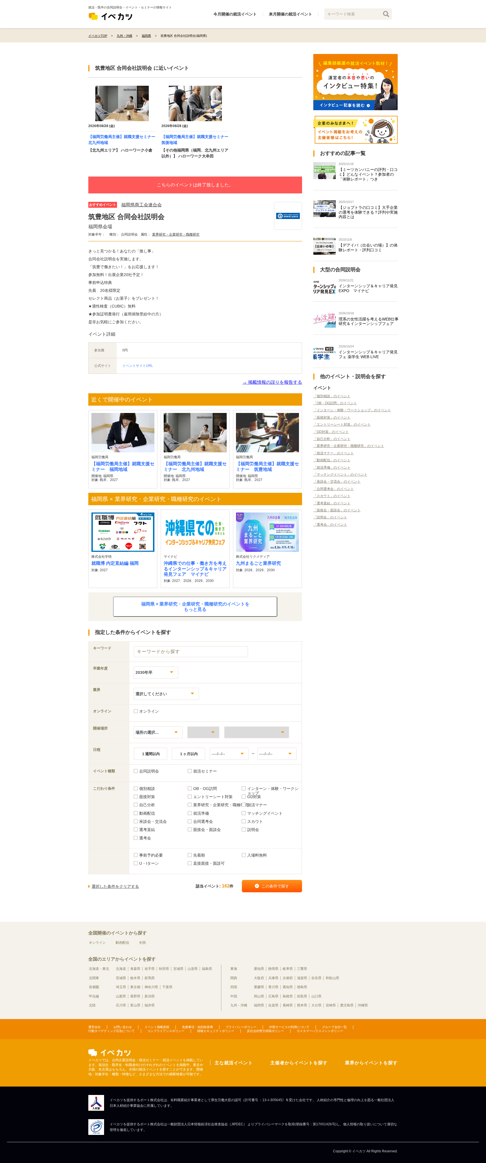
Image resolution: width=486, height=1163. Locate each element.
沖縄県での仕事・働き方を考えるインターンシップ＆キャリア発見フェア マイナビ (195, 568)
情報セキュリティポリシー (215, 1031)
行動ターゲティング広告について (111, 1031)
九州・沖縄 (238, 1005)
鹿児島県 (347, 1005)
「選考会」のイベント (330, 525)
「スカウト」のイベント (331, 496)
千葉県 (167, 987)
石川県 (121, 1005)
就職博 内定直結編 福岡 (115, 563)
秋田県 (164, 969)
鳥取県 (302, 996)
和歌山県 (332, 978)
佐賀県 (273, 1005)
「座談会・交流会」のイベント (337, 482)
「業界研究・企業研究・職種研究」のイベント (348, 446)
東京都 (135, 987)
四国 (233, 987)
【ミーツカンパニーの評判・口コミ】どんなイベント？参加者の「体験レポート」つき (368, 174)
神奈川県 (151, 987)
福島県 (207, 969)
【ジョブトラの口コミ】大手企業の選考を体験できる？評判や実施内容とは (368, 212)
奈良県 (316, 978)
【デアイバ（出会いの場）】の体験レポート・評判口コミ (368, 247)
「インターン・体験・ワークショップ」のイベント (352, 410)
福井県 (150, 1005)
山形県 (193, 969)
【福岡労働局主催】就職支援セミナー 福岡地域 (122, 466)
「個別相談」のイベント (331, 396)
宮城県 (178, 969)
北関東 (94, 978)
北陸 (92, 1005)
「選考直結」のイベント (331, 503)
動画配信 (122, 943)
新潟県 (150, 996)
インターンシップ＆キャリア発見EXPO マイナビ (368, 288)
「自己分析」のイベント (331, 439)
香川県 (273, 987)
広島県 (273, 996)
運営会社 (94, 1027)
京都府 (288, 978)
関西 (233, 978)
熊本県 (302, 1005)
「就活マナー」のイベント (333, 453)
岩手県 (150, 969)
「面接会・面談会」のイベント (337, 510)
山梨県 (121, 996)
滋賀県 (302, 978)
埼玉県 (121, 987)
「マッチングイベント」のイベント (340, 475)
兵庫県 (273, 978)
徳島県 (302, 987)
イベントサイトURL (137, 366)
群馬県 (150, 978)
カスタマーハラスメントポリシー (320, 1031)
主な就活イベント (234, 1062)
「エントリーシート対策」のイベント (342, 424)
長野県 (135, 996)
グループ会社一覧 (334, 1027)
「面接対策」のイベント (331, 417)
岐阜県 (288, 969)
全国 (142, 943)
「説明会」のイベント (330, 517)
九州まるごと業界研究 (258, 563)
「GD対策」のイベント (331, 432)
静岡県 (273, 969)
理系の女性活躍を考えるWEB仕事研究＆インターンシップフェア (369, 321)
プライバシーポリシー (241, 1027)
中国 (233, 996)
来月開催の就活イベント (290, 14)
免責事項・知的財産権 (197, 1027)
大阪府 (259, 978)
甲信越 (94, 996)
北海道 (121, 969)
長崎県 (288, 1005)
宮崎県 (331, 1005)
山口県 (316, 996)
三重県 (302, 969)
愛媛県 (259, 987)
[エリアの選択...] (256, 732)
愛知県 (259, 969)
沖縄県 (363, 1005)
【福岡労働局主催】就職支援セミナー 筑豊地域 (267, 466)
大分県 (316, 1005)
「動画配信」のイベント (331, 460)
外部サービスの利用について (289, 1027)
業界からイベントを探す (371, 1062)
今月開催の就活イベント (235, 14)
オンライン (97, 943)
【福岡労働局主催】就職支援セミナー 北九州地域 (195, 466)
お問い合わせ (122, 1027)
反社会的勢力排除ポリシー (265, 1031)
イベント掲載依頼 (157, 1027)
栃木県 (135, 978)
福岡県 (259, 1005)
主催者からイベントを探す (299, 1062)
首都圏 (94, 987)
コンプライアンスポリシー (165, 1031)
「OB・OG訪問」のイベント (335, 403)
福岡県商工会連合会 (141, 204)
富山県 (135, 1005)
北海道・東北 (99, 969)
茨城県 (121, 978)
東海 (233, 969)
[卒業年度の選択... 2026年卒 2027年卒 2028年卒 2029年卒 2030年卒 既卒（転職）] (156, 672)
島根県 (288, 996)
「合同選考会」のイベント (333, 489)
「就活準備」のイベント (331, 467)
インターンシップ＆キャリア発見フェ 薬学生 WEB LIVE (368, 354)
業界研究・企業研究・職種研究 (175, 234)
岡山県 (259, 996)
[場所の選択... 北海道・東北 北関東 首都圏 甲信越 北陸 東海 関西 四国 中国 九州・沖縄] (158, 732)
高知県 (288, 987)
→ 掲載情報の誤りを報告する (272, 382)
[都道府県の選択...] (203, 732)
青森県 (135, 969)
